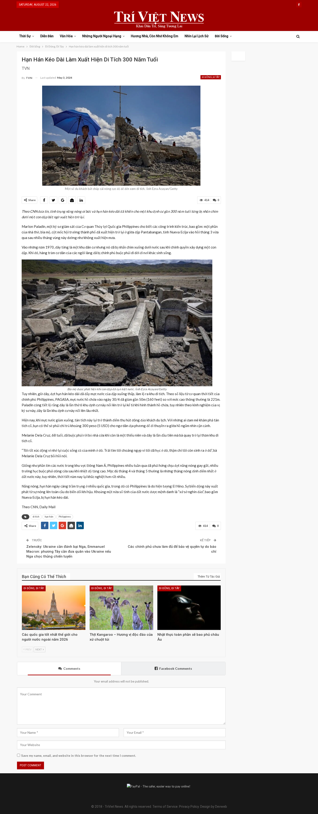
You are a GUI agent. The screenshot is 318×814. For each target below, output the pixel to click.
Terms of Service (165, 806)
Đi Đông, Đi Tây (211, 77)
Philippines (65, 516)
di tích (36, 516)
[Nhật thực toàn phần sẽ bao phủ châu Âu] (189, 607)
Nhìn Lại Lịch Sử (197, 36)
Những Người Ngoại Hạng (101, 36)
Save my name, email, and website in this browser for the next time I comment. (78, 755)
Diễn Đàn (47, 36)
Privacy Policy (189, 806)
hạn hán (49, 516)
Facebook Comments (175, 668)
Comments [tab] (71, 668)
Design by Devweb (213, 806)
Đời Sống (221, 36)
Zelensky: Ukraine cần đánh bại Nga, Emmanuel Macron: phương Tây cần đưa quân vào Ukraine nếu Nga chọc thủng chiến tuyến (68, 551)
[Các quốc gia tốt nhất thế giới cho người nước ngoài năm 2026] (53, 607)
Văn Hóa (66, 36)
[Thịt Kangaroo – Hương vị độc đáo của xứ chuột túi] (121, 607)
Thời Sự (25, 36)
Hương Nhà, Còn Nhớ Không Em (154, 36)
